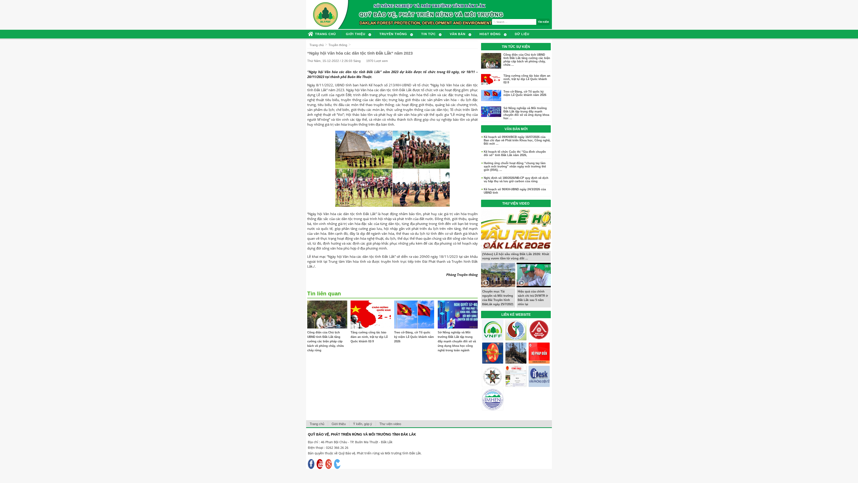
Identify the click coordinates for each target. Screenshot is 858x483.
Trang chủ (316, 45)
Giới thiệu (339, 424)
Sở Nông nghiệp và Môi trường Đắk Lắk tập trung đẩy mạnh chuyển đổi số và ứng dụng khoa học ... (526, 113)
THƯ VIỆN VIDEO (516, 203)
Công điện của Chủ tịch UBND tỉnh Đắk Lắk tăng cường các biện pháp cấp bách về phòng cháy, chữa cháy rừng (325, 341)
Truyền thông (337, 45)
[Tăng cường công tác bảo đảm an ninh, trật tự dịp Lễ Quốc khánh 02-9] (371, 327)
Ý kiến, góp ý (362, 424)
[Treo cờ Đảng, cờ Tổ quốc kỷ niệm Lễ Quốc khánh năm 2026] (414, 327)
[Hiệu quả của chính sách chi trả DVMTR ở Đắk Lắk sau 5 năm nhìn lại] (534, 286)
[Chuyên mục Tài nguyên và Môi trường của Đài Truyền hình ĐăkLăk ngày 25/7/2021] (498, 286)
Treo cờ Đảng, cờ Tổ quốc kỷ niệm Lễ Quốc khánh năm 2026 (414, 337)
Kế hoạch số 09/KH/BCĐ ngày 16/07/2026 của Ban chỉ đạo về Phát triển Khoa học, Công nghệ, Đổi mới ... (517, 140)
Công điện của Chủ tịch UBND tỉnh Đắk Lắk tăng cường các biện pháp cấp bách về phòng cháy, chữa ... (526, 59)
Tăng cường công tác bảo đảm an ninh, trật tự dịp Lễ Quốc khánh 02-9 (369, 337)
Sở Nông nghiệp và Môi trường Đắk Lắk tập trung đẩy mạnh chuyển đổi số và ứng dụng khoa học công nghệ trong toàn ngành (457, 341)
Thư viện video (390, 424)
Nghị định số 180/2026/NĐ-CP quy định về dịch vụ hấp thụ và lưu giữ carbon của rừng (516, 179)
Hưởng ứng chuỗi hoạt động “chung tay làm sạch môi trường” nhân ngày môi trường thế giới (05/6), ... (515, 166)
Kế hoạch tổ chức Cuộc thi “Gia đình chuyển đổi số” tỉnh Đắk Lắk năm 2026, (515, 153)
